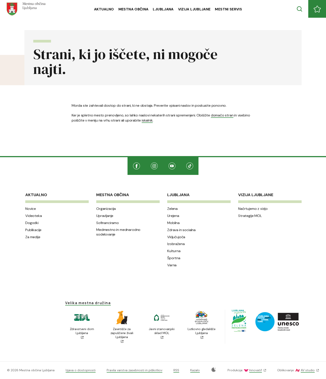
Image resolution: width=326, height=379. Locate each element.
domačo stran (222, 115)
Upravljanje (104, 216)
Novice (30, 209)
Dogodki (32, 223)
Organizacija (106, 209)
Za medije (32, 237)
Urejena (173, 216)
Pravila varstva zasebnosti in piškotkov (134, 370)
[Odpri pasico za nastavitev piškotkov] (213, 369)
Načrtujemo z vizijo (253, 209)
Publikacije (33, 230)
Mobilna (173, 223)
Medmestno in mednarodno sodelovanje (118, 232)
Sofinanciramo (107, 223)
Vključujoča (176, 237)
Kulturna (174, 251)
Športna (173, 258)
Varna (172, 265)
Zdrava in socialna (181, 230)
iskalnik (147, 120)
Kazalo (195, 370)
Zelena (172, 209)
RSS (176, 370)
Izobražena (176, 244)
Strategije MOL (250, 216)
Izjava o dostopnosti (81, 370)
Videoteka (33, 216)
